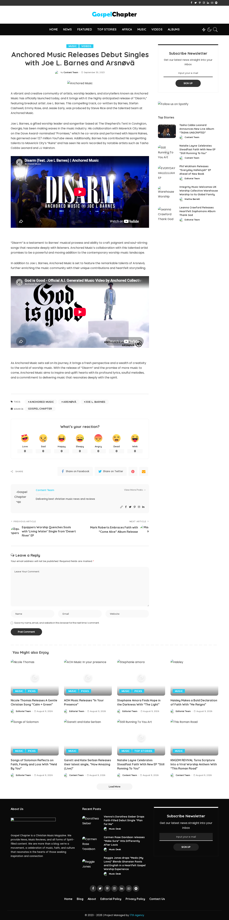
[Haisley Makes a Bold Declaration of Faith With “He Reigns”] (194, 678)
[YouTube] (212, 3)
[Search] (215, 29)
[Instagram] (204, 3)
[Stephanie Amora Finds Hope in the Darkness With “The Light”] (141, 678)
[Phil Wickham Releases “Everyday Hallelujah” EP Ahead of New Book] (167, 172)
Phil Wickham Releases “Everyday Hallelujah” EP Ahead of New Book (195, 170)
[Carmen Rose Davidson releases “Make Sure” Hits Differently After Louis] (91, 843)
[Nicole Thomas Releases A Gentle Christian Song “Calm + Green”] (35, 678)
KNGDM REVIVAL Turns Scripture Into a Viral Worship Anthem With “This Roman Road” (193, 764)
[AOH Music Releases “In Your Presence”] (88, 678)
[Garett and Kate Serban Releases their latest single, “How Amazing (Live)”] (88, 737)
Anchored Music (42, 401)
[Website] (121, 507)
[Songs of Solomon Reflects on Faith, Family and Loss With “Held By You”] (35, 737)
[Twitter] (196, 3)
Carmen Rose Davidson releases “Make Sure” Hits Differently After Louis (124, 841)
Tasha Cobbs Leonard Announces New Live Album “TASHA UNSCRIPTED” (196, 128)
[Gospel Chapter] (114, 14)
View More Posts (133, 489)
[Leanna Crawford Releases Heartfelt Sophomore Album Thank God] (167, 213)
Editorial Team (192, 179)
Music (73, 46)
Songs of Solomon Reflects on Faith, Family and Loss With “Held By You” (34, 764)
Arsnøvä (69, 401)
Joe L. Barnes (95, 401)
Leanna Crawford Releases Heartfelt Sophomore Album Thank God (197, 211)
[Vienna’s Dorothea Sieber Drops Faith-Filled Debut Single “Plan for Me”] (91, 823)
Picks (32, 691)
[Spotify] (216, 3)
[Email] (143, 471)
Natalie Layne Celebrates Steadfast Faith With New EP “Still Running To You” (197, 149)
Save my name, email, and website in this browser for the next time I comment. (56, 622)
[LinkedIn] (208, 3)
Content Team (71, 72)
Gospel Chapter (40, 408)
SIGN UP (188, 83)
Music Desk (115, 829)
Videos (86, 46)
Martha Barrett (192, 199)
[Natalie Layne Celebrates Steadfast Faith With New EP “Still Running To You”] (167, 152)
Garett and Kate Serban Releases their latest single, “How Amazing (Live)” (87, 764)
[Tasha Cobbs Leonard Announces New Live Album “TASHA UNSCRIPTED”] (167, 131)
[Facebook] (191, 3)
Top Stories (143, 750)
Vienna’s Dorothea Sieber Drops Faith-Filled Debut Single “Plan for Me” (124, 820)
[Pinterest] (200, 3)
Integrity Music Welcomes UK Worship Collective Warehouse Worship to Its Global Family (198, 190)
